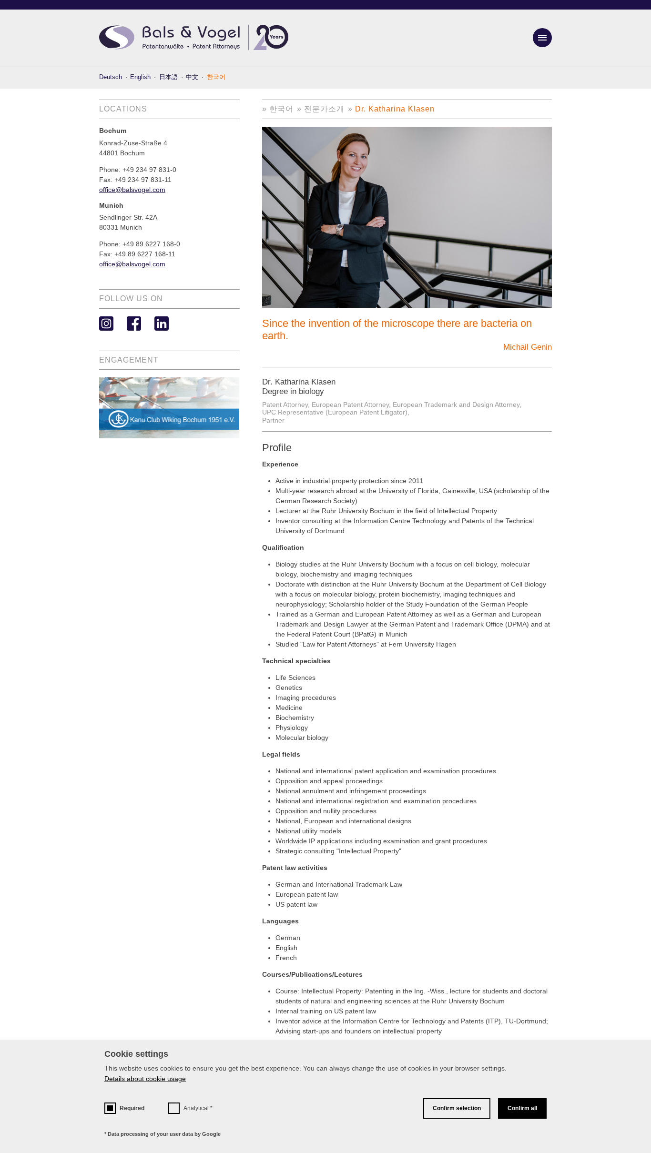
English (140, 77)
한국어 (281, 109)
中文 (192, 77)
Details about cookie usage (145, 1078)
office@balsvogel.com (132, 189)
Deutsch (110, 77)
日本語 (168, 77)
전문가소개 (324, 109)
